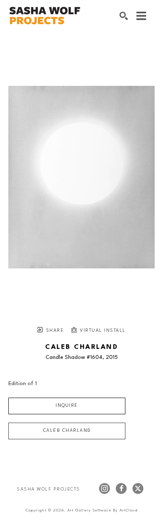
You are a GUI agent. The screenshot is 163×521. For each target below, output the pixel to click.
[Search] (124, 16)
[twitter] (137, 488)
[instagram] (104, 488)
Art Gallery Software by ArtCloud (102, 510)
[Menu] (141, 16)
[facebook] (121, 488)
